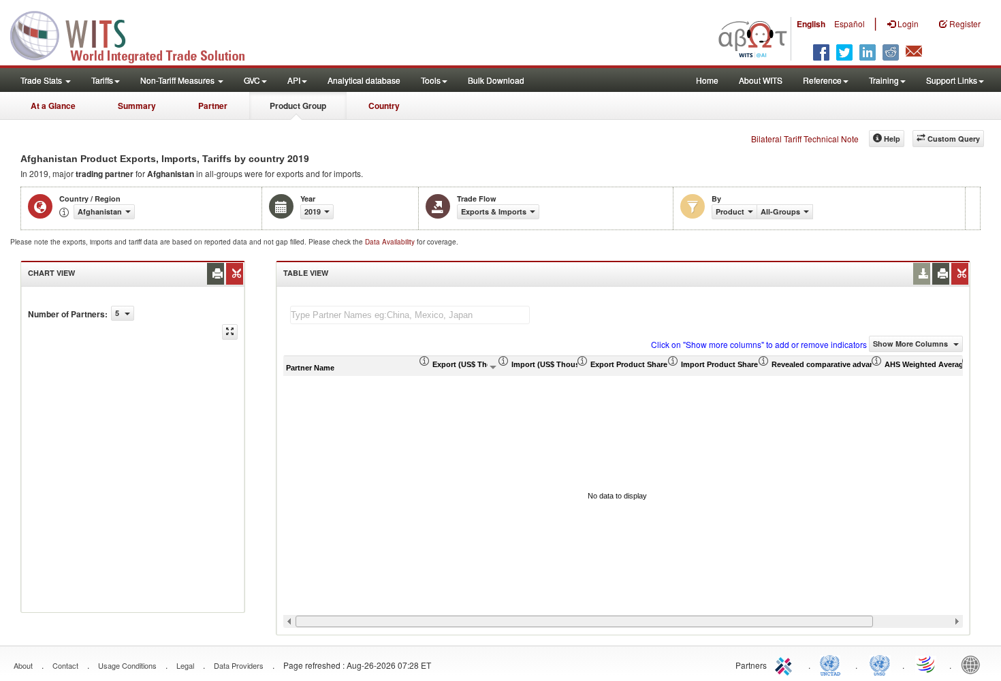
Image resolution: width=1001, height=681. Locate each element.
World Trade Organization (926, 664)
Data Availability (391, 242)
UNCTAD (832, 664)
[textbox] (410, 315)
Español (849, 23)
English (811, 24)
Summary (137, 105)
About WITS (760, 80)
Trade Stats (42, 80)
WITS (136, 34)
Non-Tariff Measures (178, 80)
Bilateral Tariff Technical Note (805, 138)
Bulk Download (496, 80)
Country (384, 105)
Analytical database (364, 80)
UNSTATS (879, 664)
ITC (785, 664)
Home (707, 80)
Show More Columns (911, 343)
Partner (212, 105)
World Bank (973, 664)
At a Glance (53, 105)
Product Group (298, 105)
